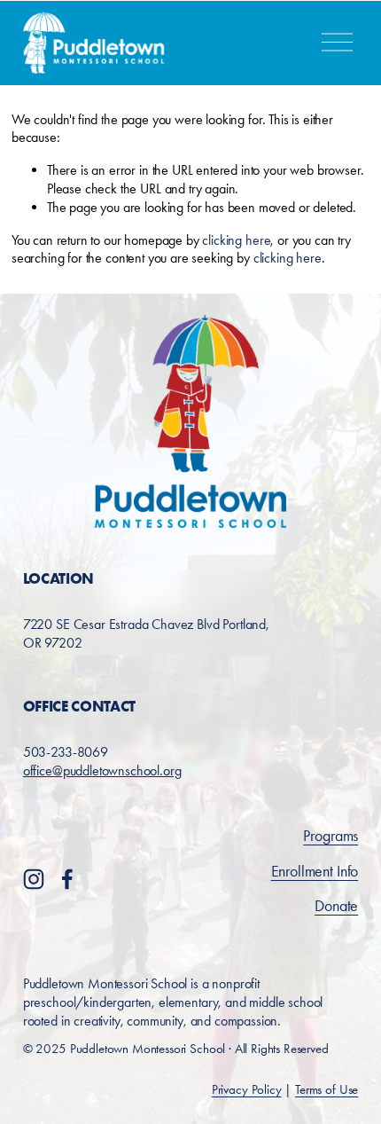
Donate (336, 906)
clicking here (236, 240)
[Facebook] (67, 879)
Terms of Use (326, 1089)
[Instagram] (33, 879)
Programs (330, 835)
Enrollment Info (315, 871)
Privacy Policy (247, 1089)
